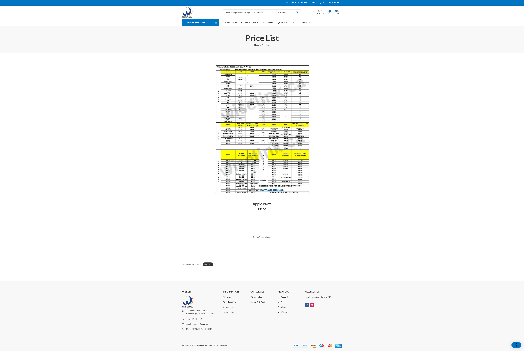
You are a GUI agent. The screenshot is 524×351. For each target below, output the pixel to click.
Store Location (229, 302)
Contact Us (228, 307)
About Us (227, 297)
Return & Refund (257, 302)
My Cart (281, 302)
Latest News (228, 312)
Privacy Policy (256, 297)
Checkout (282, 307)
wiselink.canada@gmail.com (197, 324)
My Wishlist (283, 312)
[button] (516, 345)
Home (256, 45)
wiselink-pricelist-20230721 (192, 264)
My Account (283, 297)
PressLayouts (205, 345)
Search (297, 12)
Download (208, 264)
